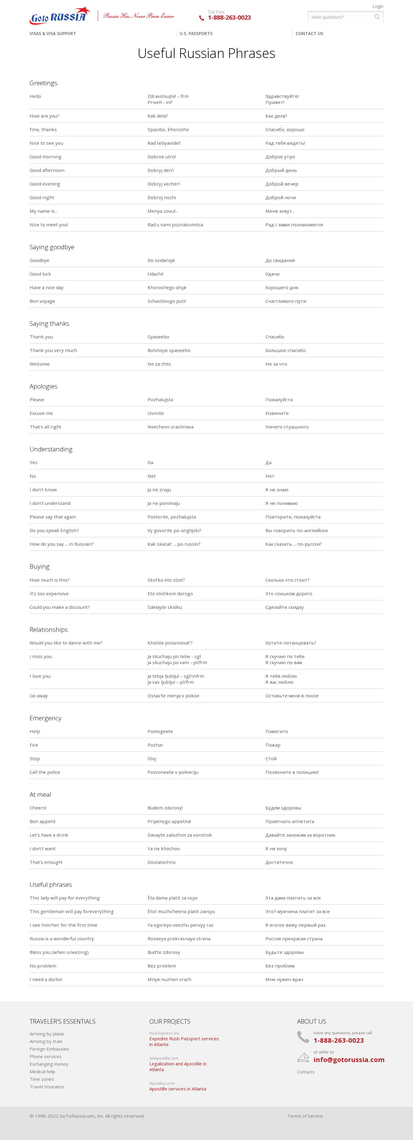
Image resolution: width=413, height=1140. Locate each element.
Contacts (306, 1072)
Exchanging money (49, 1064)
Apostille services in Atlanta (177, 1089)
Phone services (46, 1056)
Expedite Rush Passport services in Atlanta (184, 1042)
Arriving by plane (47, 1034)
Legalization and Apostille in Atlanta (178, 1067)
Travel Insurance (47, 1086)
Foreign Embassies (49, 1049)
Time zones (42, 1079)
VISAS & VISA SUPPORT (53, 33)
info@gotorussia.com (349, 1059)
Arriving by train (46, 1041)
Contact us (309, 33)
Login (377, 6)
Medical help (42, 1071)
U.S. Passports (196, 33)
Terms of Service (305, 1116)
